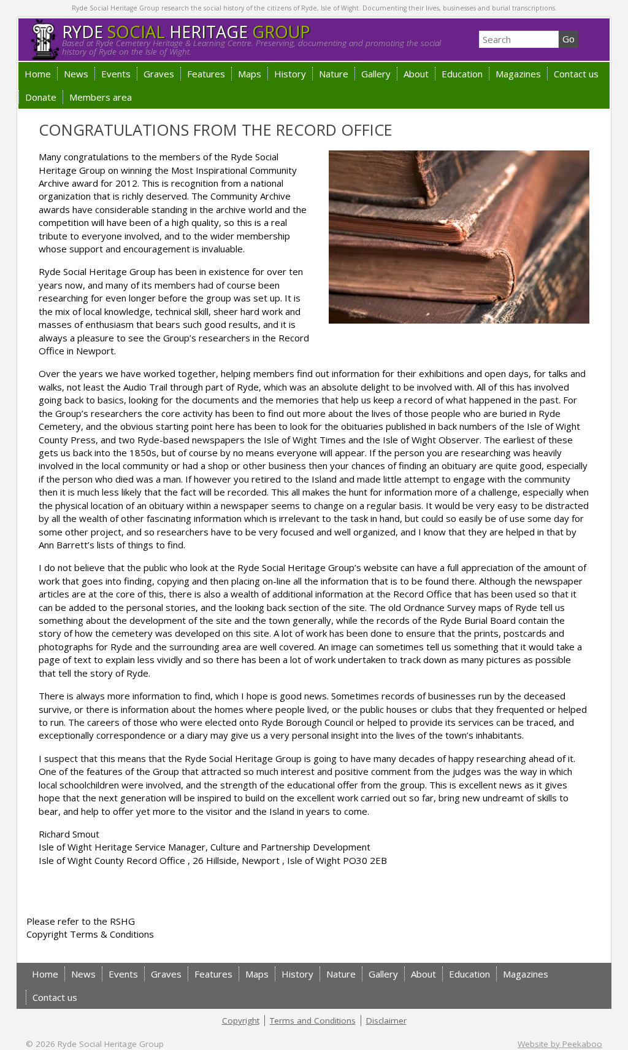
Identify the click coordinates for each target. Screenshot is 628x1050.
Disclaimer (386, 1020)
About (416, 74)
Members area (100, 97)
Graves (159, 74)
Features (206, 74)
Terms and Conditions (313, 1020)
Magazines (518, 74)
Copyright (240, 1020)
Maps (249, 74)
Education (462, 74)
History (290, 74)
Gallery (376, 74)
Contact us (576, 74)
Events (116, 74)
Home (38, 74)
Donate (40, 97)
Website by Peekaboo (560, 1043)
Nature (333, 74)
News (76, 74)
